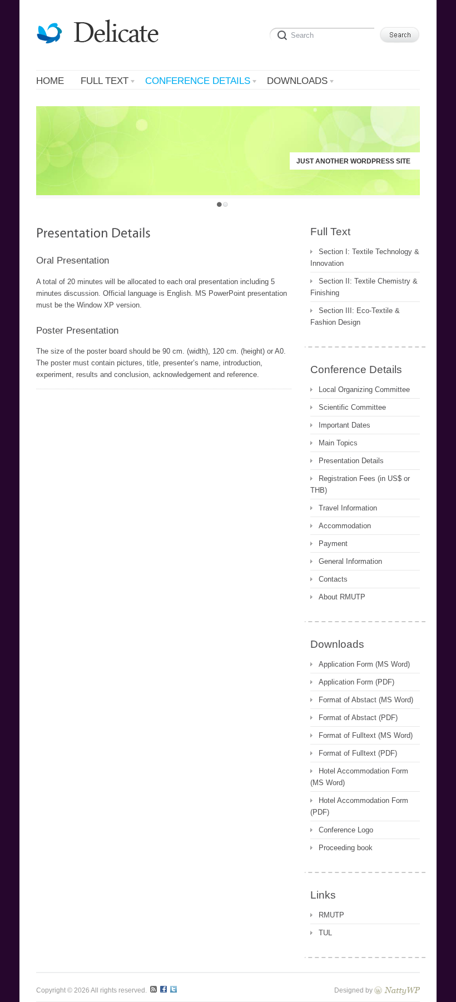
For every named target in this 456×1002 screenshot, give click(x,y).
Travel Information (348, 508)
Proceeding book (346, 848)
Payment (333, 543)
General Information (350, 561)
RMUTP (331, 915)
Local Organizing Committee (364, 389)
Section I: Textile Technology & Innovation (364, 257)
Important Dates (344, 425)
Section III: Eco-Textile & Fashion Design (355, 316)
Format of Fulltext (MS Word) (366, 735)
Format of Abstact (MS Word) (366, 700)
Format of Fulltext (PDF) (358, 753)
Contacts (333, 579)
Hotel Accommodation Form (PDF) (359, 806)
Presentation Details (351, 461)
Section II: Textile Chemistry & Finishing (364, 287)
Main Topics (338, 443)
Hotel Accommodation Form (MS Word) (359, 777)
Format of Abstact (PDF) (358, 717)
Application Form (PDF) (356, 682)
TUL (325, 933)
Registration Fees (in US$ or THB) (360, 484)
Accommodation (345, 526)
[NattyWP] (397, 990)
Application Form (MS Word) (364, 664)
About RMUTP (342, 597)
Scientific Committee (352, 407)
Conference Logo (346, 830)
